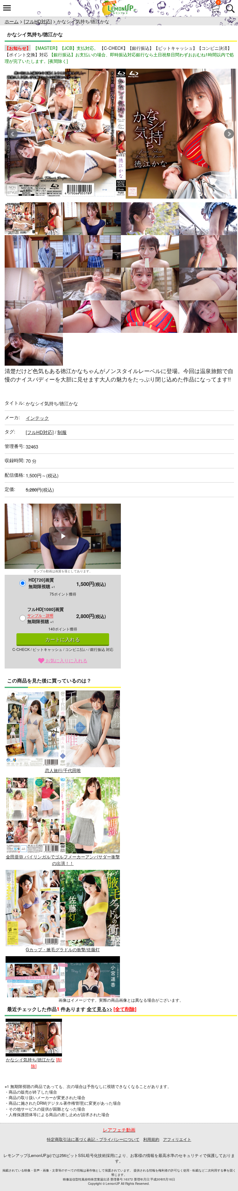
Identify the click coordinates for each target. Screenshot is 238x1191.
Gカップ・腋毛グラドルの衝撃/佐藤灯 (63, 949)
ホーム (12, 21)
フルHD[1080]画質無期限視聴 (45, 615)
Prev (13, 134)
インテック (37, 418)
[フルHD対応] (38, 21)
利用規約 (151, 1139)
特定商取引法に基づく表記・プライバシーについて (93, 1139)
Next (229, 134)
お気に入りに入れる (65, 660)
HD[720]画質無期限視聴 (42, 583)
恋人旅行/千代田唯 (63, 770)
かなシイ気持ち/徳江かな (30, 1059)
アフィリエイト (177, 1139)
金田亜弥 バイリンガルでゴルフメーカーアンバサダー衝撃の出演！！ (63, 859)
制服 (62, 432)
